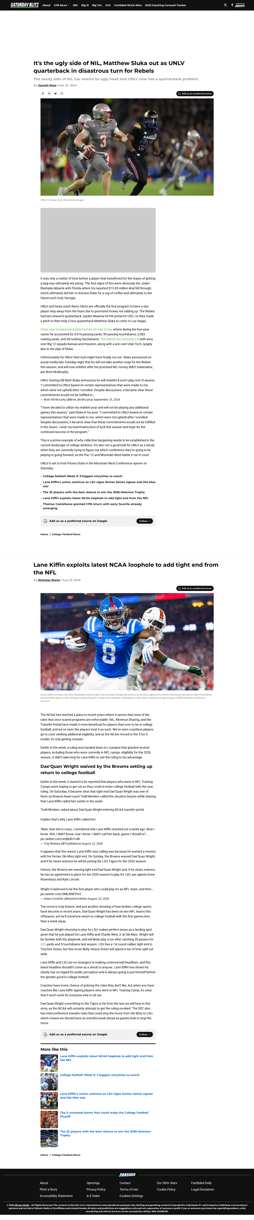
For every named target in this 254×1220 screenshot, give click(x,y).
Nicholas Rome (49, 580)
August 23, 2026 (98, 899)
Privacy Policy (96, 1189)
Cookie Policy (166, 1189)
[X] (225, 4)
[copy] (61, 93)
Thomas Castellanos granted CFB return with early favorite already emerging (92, 506)
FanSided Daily (201, 1183)
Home (44, 534)
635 (43, 944)
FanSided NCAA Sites (128, 5)
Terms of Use (129, 1189)
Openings (93, 1183)
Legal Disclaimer (202, 1189)
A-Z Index (93, 1196)
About (46, 5)
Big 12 (85, 5)
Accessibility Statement (56, 1196)
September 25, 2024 (107, 399)
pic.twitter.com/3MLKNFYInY (61, 894)
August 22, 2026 (92, 843)
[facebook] (232, 4)
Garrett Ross (47, 85)
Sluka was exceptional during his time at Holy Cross (76, 329)
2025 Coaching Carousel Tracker (165, 5)
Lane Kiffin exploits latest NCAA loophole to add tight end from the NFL (96, 498)
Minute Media (21, 1205)
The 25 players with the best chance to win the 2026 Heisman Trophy (94, 492)
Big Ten (97, 5)
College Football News (66, 534)
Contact (125, 1183)
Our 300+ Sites (167, 1183)
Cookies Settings (131, 1196)
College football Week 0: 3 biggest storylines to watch (82, 476)
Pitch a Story (48, 1189)
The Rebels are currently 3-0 (120, 339)
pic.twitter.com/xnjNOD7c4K (60, 839)
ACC (108, 5)
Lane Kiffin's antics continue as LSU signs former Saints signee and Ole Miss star (99, 484)
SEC (75, 5)
